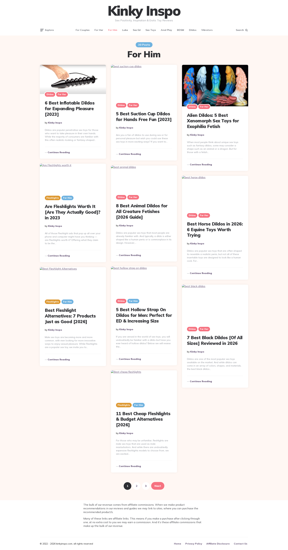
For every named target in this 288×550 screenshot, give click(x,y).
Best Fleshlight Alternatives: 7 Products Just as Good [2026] (70, 316)
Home (177, 543)
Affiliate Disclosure (218, 543)
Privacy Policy (193, 543)
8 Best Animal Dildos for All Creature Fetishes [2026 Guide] (142, 211)
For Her (98, 30)
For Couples (83, 30)
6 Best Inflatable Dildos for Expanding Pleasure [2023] (69, 108)
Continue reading (59, 152)
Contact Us (240, 543)
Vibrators (206, 30)
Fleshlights (52, 197)
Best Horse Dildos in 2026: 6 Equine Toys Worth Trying (215, 229)
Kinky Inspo (144, 10)
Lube (125, 30)
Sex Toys (151, 30)
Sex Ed (136, 30)
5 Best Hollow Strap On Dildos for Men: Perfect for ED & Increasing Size (144, 315)
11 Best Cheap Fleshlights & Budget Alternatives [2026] (143, 419)
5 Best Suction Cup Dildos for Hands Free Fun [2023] (144, 116)
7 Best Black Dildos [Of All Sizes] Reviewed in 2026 (214, 340)
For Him (112, 30)
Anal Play (166, 30)
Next (157, 486)
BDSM (180, 30)
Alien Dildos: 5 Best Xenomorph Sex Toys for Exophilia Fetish (213, 120)
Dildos (192, 30)
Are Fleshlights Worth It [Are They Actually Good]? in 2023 (72, 212)
